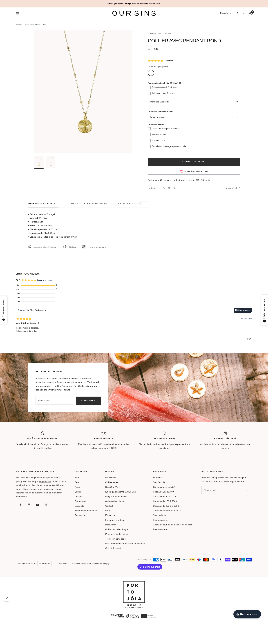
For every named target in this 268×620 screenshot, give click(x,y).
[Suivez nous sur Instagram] (29, 505)
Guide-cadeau (112, 482)
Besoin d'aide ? (232, 188)
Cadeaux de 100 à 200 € (165, 501)
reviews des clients (114, 501)
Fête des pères (160, 520)
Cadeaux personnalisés (164, 487)
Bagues (78, 487)
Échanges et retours (115, 520)
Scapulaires (80, 501)
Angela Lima (45, 481)
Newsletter (110, 477)
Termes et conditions (115, 539)
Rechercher (80, 515)
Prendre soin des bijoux (116, 534)
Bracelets (79, 506)
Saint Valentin (159, 515)
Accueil (19, 24)
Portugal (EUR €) (25, 564)
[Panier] (250, 13)
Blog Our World (112, 487)
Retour (72, 247)
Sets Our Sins (160, 482)
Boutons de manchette (86, 510)
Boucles (79, 492)
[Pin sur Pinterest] (164, 188)
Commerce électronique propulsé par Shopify (90, 564)
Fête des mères (161, 529)
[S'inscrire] (247, 490)
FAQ (107, 510)
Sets (77, 482)
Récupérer (110, 524)
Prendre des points (97, 247)
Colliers (78, 496)
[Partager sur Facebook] (160, 188)
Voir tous (157, 477)
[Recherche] (237, 13)
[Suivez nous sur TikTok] (46, 505)
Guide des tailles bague (116, 529)
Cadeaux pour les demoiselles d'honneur (173, 524)
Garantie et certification (45, 247)
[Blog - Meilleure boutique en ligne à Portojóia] (134, 583)
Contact (109, 506)
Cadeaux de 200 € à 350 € (166, 506)
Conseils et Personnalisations (88, 203)
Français (224, 13)
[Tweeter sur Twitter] (169, 188)
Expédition (110, 515)
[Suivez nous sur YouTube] (37, 505)
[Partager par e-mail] (174, 188)
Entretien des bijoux (131, 203)
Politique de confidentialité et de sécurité (125, 543)
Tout (77, 477)
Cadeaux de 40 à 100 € (164, 496)
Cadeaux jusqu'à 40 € (163, 492)
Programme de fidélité (116, 496)
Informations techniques (43, 203)
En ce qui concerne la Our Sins (120, 492)
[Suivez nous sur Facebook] (20, 505)
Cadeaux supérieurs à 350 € (167, 510)
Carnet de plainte (113, 548)
